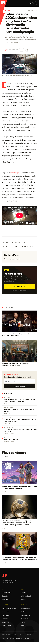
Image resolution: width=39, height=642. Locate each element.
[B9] (3, 2)
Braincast (5, 612)
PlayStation (7, 246)
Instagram (5, 638)
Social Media (25, 615)
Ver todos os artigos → (12, 259)
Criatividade (25, 608)
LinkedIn (19, 638)
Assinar (24, 592)
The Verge (15, 172)
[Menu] (35, 3)
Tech (23, 622)
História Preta (7, 626)
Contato (5, 596)
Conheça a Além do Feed (19, 290)
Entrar (23, 599)
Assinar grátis (19, 386)
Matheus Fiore (13, 50)
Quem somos (6, 592)
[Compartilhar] (27, 50)
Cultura (10, 10)
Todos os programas (9, 608)
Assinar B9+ (19, 286)
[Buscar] (31, 3)
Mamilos (5, 619)
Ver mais (6, 456)
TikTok (12, 638)
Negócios (24, 619)
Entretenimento (27, 246)
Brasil (23, 626)
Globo (25, 242)
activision (16, 242)
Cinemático (6, 615)
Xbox (16, 246)
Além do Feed (26, 596)
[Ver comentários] (21, 50)
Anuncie (5, 599)
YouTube (26, 638)
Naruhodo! (5, 622)
